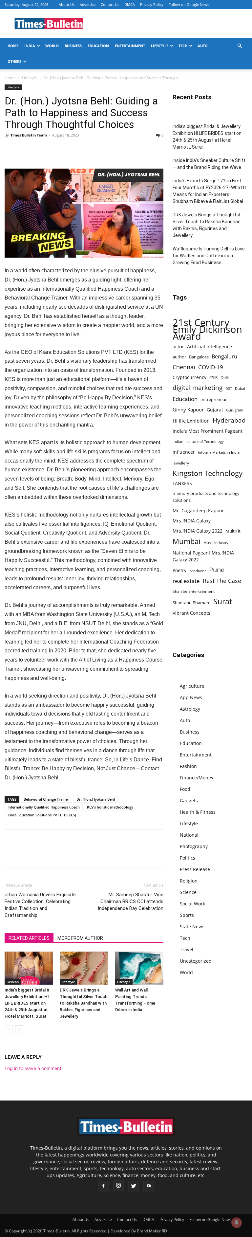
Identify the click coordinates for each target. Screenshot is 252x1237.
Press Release (195, 869)
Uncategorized (196, 961)
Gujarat (215, 410)
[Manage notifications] (236, 1222)
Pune (216, 569)
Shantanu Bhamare (191, 603)
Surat (222, 601)
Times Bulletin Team (28, 135)
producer (197, 570)
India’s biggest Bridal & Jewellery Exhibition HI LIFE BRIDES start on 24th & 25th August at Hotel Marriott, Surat (27, 1003)
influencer (184, 452)
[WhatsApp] (41, 149)
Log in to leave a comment (33, 1068)
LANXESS (182, 483)
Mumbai (186, 541)
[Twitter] (26, 149)
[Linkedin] (56, 149)
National (189, 835)
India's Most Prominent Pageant (207, 431)
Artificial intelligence (209, 346)
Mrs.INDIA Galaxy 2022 (197, 531)
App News (191, 697)
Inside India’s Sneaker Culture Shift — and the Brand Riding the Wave (209, 164)
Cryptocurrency (189, 377)
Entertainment (130, 45)
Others (14, 61)
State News (192, 926)
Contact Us (110, 4)
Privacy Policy (151, 4)
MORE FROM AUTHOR (80, 938)
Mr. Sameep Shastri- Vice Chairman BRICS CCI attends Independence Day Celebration (130, 901)
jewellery (181, 463)
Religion (189, 881)
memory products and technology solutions (206, 496)
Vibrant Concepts (191, 613)
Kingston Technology (207, 473)
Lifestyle (159, 45)
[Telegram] (71, 149)
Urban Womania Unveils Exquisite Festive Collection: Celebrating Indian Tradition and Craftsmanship (40, 905)
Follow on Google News (189, 4)
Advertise (87, 4)
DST (228, 388)
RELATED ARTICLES (29, 938)
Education (98, 45)
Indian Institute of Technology (198, 441)
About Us (66, 4)
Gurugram (234, 410)
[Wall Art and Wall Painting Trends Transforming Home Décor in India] (139, 968)
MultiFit (233, 531)
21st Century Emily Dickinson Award (207, 329)
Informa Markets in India (219, 452)
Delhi (225, 377)
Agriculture (192, 686)
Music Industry (215, 542)
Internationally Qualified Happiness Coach (44, 807)
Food (185, 789)
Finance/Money (196, 777)
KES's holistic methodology (110, 807)
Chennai (184, 367)
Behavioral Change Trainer (46, 799)
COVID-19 (210, 367)
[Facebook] (11, 149)
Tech (182, 45)
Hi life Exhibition (191, 420)
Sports (187, 915)
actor (178, 346)
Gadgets (189, 800)
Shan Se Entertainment (194, 591)
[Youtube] (148, 1186)
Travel (186, 949)
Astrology (190, 709)
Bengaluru (224, 356)
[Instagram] (118, 1185)
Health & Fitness (198, 812)
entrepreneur (213, 399)
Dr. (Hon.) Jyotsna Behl (95, 799)
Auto (203, 45)
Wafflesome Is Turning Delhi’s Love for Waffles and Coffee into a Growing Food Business (209, 255)
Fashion (13, 981)
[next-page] (19, 1029)
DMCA (129, 4)
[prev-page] (9, 1029)
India (29, 45)
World (52, 45)
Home (13, 45)
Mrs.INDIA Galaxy (192, 521)
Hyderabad (229, 420)
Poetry (179, 570)
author (179, 357)
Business (73, 45)
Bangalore (199, 357)
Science (188, 892)
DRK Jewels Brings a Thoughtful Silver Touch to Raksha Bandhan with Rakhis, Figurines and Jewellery (83, 1003)
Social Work (192, 903)
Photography (194, 846)
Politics (187, 858)
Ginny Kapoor (188, 409)
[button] (239, 46)
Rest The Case (222, 580)
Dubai (240, 388)
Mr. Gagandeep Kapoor (198, 510)
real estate (186, 580)
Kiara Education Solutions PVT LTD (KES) (42, 814)
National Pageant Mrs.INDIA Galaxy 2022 (203, 556)
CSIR (213, 377)
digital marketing (197, 387)
